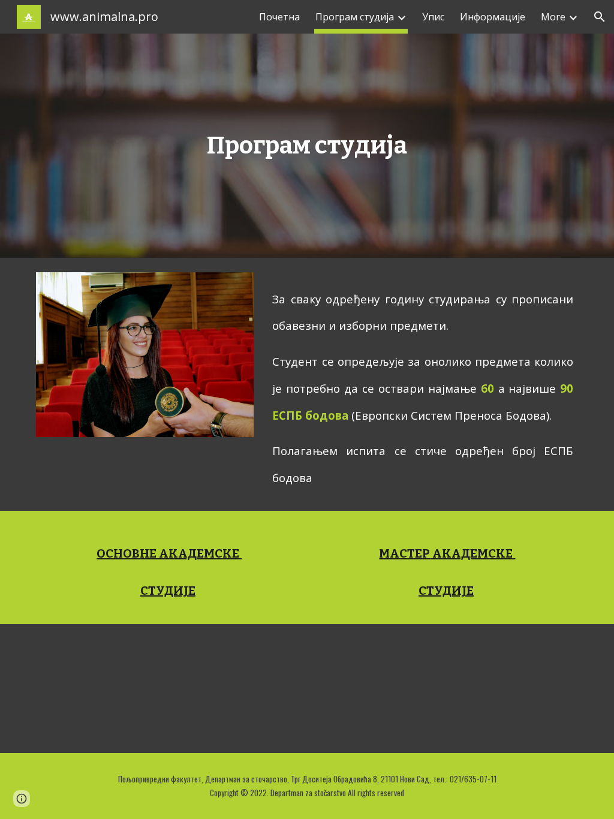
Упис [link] (433, 16)
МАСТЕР (404, 553)
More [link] (553, 16)
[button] (599, 16)
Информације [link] (492, 16)
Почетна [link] (279, 16)
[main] (306, 145)
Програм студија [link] (354, 16)
